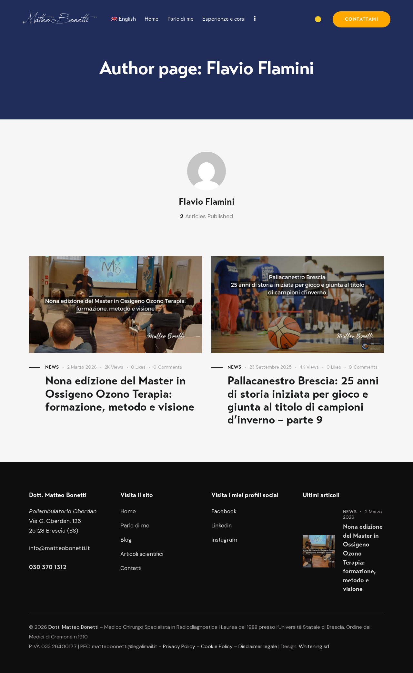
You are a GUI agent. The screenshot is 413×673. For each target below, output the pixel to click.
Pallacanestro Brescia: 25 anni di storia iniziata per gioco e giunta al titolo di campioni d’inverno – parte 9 (303, 400)
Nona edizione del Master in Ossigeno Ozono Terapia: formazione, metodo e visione (119, 393)
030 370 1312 (47, 567)
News (52, 367)
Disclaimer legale (257, 646)
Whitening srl (314, 646)
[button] (142, 367)
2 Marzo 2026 (82, 367)
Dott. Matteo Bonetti (73, 627)
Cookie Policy (217, 646)
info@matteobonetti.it (59, 548)
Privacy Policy (179, 646)
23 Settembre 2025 (270, 367)
